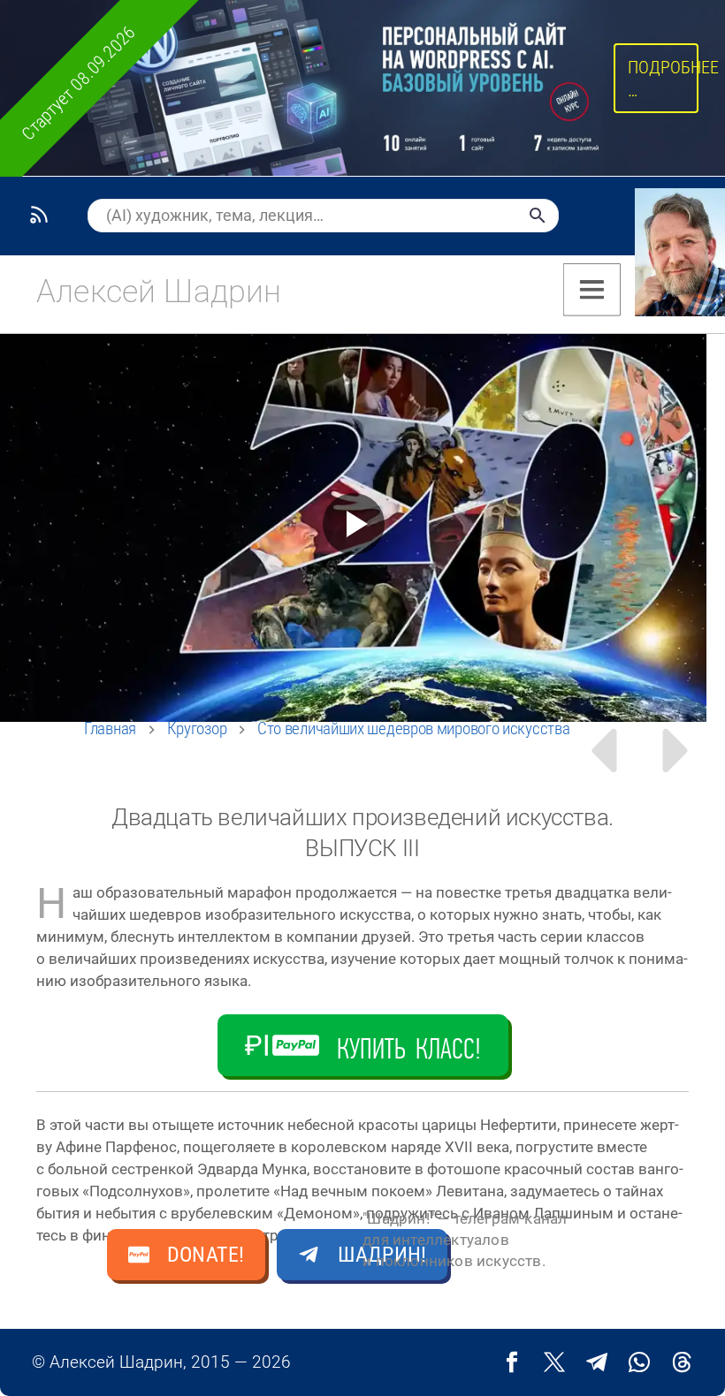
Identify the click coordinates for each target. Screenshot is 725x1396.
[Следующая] (677, 750)
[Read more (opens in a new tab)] (156, 292)
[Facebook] (512, 1362)
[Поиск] (537, 215)
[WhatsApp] (639, 1362)
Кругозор (197, 728)
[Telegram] (596, 1362)
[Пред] (602, 750)
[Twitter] (554, 1362)
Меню (592, 289)
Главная (110, 728)
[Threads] (681, 1362)
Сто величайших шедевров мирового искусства (413, 728)
